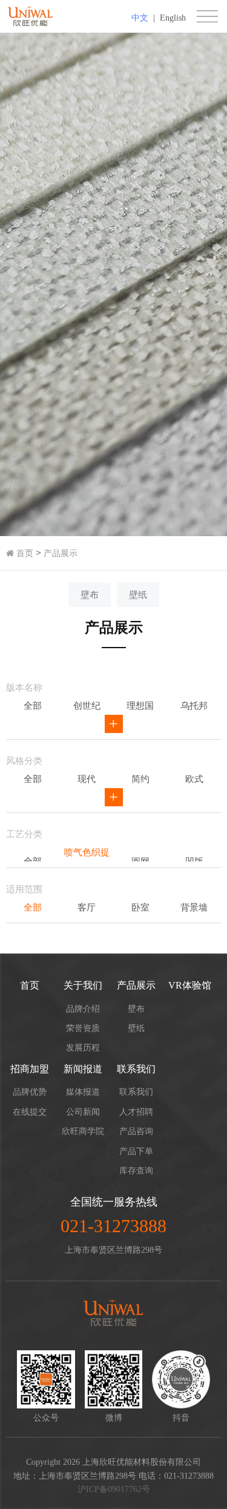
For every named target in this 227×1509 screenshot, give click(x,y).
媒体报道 (83, 1091)
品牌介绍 (83, 1008)
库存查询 (136, 1170)
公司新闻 (83, 1111)
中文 (139, 17)
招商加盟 (29, 1069)
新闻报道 (83, 1069)
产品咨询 (136, 1131)
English (173, 17)
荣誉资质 (83, 1028)
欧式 (194, 779)
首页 (23, 553)
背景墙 (194, 907)
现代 (86, 779)
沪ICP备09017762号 (113, 1489)
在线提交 (30, 1111)
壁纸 (138, 595)
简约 (140, 779)
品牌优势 (30, 1091)
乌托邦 (194, 706)
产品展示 (60, 553)
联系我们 (136, 1069)
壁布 (90, 595)
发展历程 (83, 1047)
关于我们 (83, 985)
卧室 (140, 907)
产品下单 (136, 1151)
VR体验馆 (189, 985)
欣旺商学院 (83, 1131)
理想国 (140, 706)
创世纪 (86, 706)
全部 (33, 706)
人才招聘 (136, 1111)
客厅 (86, 907)
